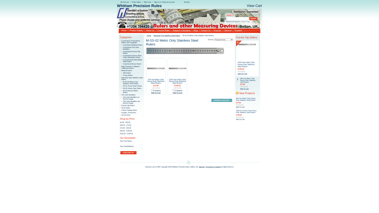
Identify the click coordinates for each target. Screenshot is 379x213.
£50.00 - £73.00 (125, 125)
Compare (157, 90)
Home (149, 35)
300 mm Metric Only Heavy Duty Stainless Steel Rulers (155, 81)
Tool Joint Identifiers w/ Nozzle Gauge (131, 98)
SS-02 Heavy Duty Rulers (132, 88)
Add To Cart (156, 93)
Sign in (156, 2)
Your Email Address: (127, 146)
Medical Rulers (126, 70)
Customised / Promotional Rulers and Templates (130, 41)
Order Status (136, 2)
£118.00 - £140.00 (126, 133)
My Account (125, 2)
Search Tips (245, 21)
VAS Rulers (127, 73)
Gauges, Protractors (128, 112)
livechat (187, 2)
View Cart (254, 6)
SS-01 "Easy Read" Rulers (132, 86)
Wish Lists (147, 2)
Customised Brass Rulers (132, 64)
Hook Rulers (125, 108)
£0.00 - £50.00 (125, 122)
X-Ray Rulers (128, 75)
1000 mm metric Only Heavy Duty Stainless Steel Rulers (177, 81)
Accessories (125, 115)
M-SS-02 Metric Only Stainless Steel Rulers (131, 82)
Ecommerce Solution (213, 167)
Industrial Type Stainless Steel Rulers (167, 35)
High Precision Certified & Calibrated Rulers (130, 67)
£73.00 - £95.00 (125, 128)
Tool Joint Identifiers (128, 95)
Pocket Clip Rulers (128, 105)
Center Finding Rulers (129, 110)
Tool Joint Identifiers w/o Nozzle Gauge (131, 102)
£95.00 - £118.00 (126, 131)
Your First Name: (126, 141)
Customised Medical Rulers (133, 45)
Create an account (168, 2)
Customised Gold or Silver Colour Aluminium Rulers (132, 56)
